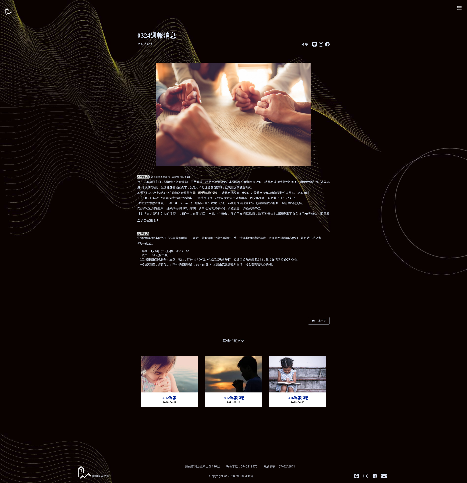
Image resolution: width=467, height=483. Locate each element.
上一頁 (322, 320)
